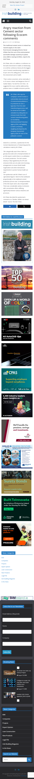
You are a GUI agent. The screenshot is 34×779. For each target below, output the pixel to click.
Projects (3, 564)
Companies (4, 561)
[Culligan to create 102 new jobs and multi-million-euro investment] (9, 674)
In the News (5, 582)
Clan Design (24, 776)
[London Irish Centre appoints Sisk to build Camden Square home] (9, 688)
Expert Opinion (5, 567)
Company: (6, 638)
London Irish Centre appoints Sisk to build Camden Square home (23, 689)
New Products (5, 573)
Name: (5, 626)
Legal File (4, 576)
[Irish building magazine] (17, 13)
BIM (2, 558)
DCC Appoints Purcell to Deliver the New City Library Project (20, 6)
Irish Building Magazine (8, 579)
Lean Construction (6, 570)
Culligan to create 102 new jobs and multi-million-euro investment (23, 675)
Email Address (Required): (11, 614)
